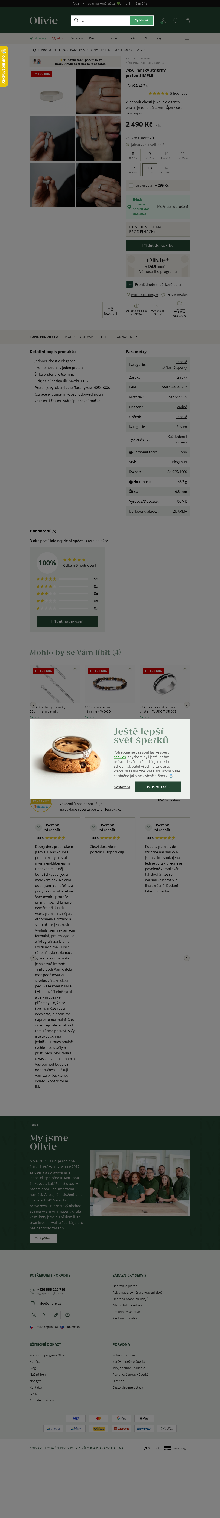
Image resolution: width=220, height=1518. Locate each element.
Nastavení (122, 786)
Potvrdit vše (158, 787)
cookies (120, 756)
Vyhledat (141, 20)
